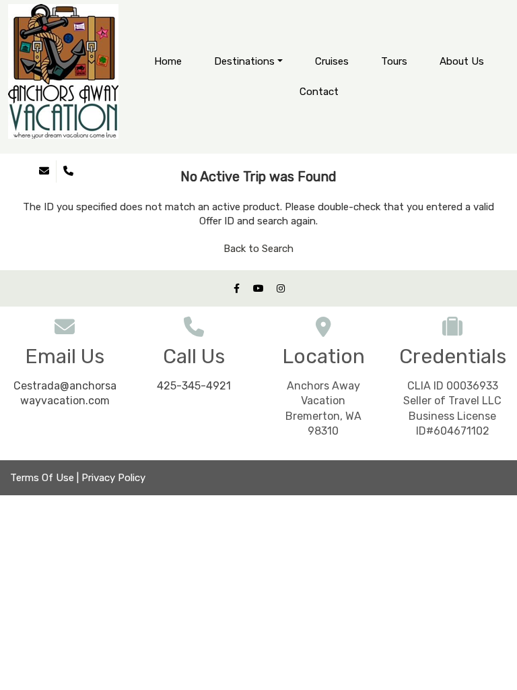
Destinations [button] (244, 61)
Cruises (332, 61)
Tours (394, 61)
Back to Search (258, 249)
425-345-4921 (194, 385)
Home (168, 61)
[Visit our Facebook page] (236, 288)
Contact (319, 92)
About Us (462, 61)
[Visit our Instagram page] (280, 288)
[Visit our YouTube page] (258, 288)
